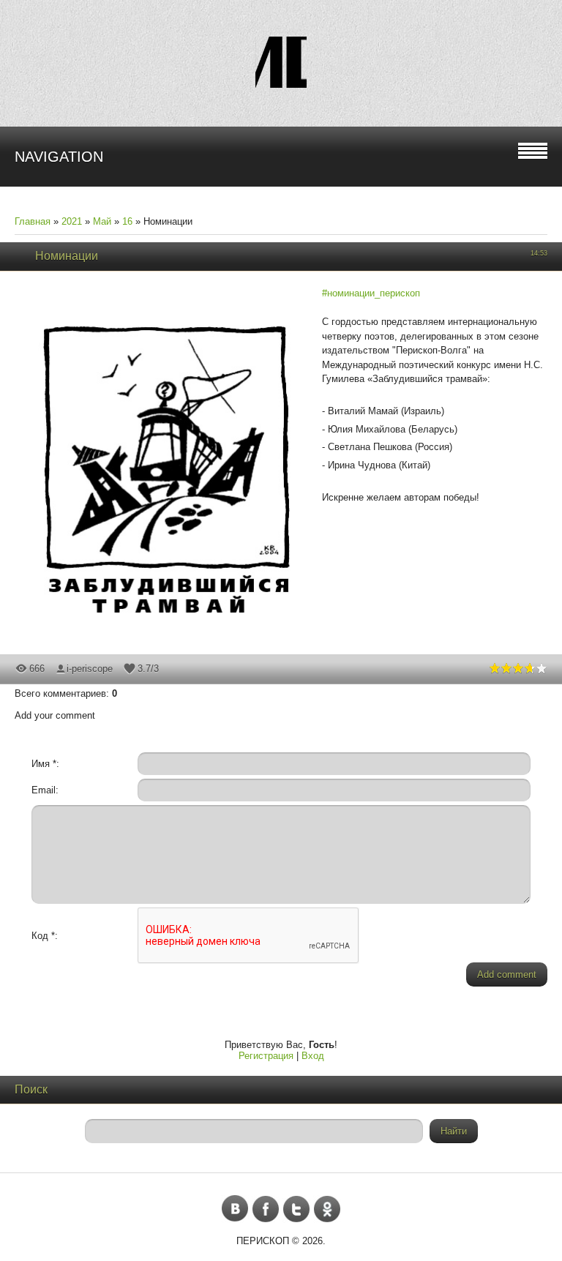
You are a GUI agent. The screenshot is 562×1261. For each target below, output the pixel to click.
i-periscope (90, 668)
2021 (71, 221)
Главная (32, 221)
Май (102, 221)
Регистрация (266, 1055)
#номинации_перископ (371, 293)
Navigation (59, 157)
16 (127, 221)
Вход (312, 1055)
